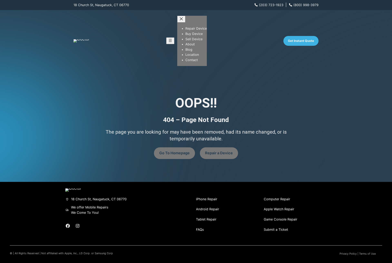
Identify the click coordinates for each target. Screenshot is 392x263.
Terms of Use (367, 253)
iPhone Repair (206, 199)
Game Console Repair (280, 219)
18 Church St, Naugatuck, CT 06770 (101, 5)
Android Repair (207, 209)
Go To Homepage (174, 153)
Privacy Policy (348, 253)
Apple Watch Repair (279, 209)
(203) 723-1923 (271, 5)
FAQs (200, 229)
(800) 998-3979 (305, 5)
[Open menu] (170, 40)
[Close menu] (181, 19)
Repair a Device (219, 153)
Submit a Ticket (276, 229)
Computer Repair (277, 199)
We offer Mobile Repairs (89, 207)
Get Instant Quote (301, 41)
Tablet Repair (206, 219)
